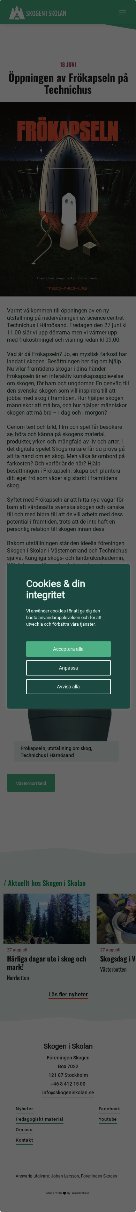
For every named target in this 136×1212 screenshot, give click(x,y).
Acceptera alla (68, 649)
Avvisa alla (68, 686)
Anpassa (68, 668)
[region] (68, 606)
